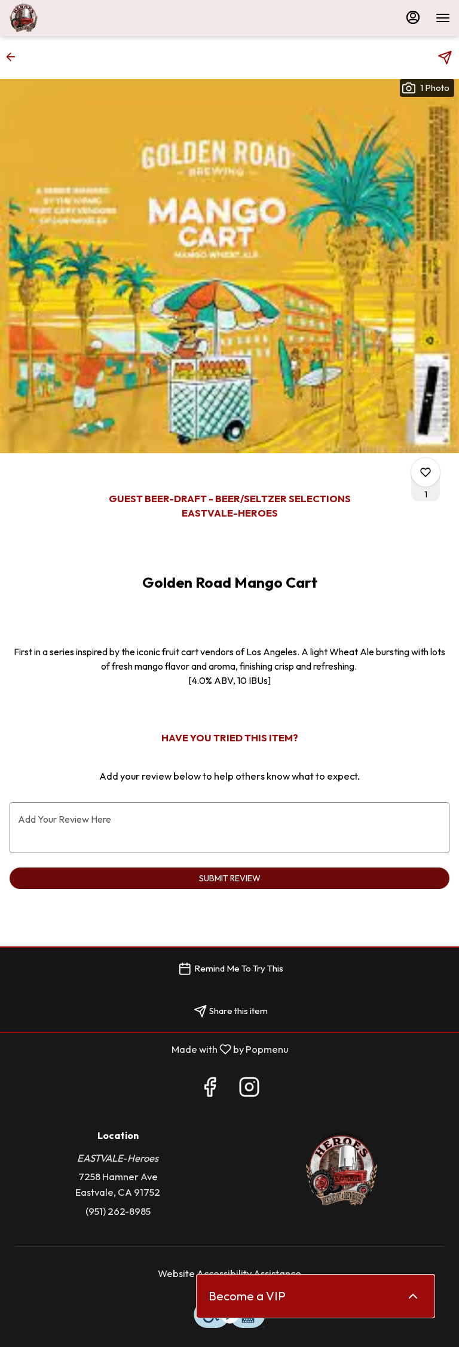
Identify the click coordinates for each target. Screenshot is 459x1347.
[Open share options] (445, 57)
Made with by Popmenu (148, 1049)
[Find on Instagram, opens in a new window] (249, 1090)
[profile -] (413, 17)
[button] (14, 56)
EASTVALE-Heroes (341, 1169)
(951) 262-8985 (118, 1211)
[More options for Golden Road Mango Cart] (425, 472)
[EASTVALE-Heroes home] (63, 18)
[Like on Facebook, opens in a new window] (210, 1090)
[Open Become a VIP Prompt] (413, 1296)
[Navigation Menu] (443, 18)
